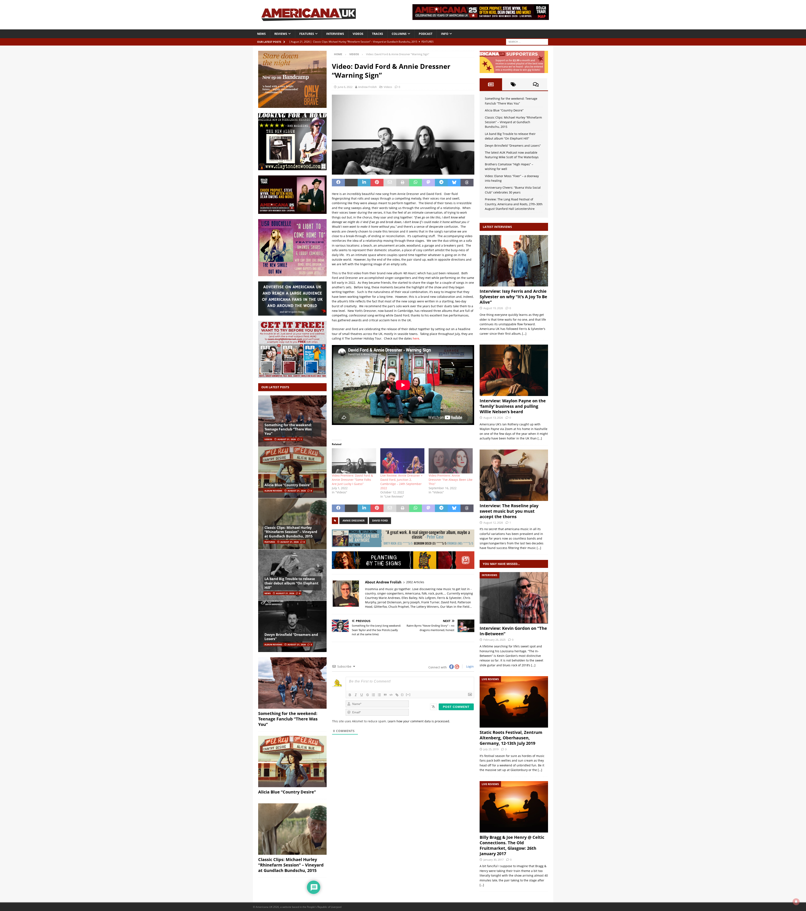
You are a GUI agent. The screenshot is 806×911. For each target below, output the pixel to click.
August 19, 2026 (493, 308)
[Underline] (362, 694)
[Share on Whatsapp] (415, 182)
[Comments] (536, 84)
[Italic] (356, 694)
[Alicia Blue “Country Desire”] (292, 472)
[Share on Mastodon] (428, 182)
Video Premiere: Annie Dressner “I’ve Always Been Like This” (450, 479)
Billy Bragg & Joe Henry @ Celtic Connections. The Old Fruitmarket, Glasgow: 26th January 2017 (512, 845)
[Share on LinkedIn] (364, 182)
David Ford (380, 520)
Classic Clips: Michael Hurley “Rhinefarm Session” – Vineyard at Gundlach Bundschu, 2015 (290, 532)
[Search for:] (527, 41)
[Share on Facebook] (338, 182)
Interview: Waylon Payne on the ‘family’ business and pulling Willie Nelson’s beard (513, 406)
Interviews (335, 34)
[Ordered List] (373, 694)
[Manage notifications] (796, 901)
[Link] (397, 694)
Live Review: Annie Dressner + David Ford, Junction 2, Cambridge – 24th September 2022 (401, 481)
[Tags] (513, 84)
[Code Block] (391, 694)
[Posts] (491, 84)
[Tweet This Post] (351, 182)
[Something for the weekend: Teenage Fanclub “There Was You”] (292, 421)
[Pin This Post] (376, 182)
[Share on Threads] (467, 182)
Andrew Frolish (367, 87)
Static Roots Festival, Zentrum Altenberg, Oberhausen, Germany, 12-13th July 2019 (511, 737)
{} (402, 694)
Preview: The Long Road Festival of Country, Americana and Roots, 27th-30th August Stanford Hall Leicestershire (514, 204)
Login (469, 666)
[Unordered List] (379, 694)
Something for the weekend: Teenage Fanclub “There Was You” (288, 429)
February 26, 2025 (494, 640)
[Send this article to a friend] (389, 182)
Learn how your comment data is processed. (419, 721)
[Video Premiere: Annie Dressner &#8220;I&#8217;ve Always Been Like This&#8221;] (451, 460)
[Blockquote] (385, 694)
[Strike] (367, 694)
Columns (399, 34)
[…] (524, 334)
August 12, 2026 (493, 522)
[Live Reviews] (514, 702)
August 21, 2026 (286, 439)
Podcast (425, 34)
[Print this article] (402, 182)
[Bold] (350, 694)
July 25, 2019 (491, 749)
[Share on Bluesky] (454, 182)
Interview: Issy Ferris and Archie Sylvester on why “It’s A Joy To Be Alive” (513, 296)
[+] (408, 694)
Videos (358, 34)
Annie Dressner (354, 520)
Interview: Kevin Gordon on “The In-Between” (513, 631)
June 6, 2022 (345, 87)
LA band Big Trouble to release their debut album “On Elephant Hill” (291, 583)
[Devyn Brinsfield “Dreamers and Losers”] (292, 626)
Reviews (280, 34)
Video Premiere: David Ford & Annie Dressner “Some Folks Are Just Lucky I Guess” (352, 479)
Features (306, 34)
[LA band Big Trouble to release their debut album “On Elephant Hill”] (292, 575)
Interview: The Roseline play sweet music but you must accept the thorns (509, 511)
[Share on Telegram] (441, 182)
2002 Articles (415, 582)
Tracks (377, 34)
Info (444, 34)
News (261, 34)
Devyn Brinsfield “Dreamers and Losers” (291, 636)
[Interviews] (514, 260)
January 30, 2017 (493, 859)
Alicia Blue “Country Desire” (287, 485)
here (416, 338)
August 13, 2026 (493, 418)
